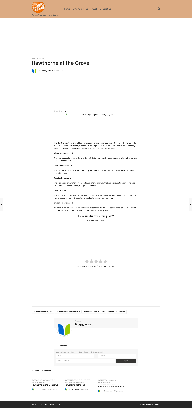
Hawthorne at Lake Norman (107, 380)
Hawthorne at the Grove (94, 312)
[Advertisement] (96, 36)
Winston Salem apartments (74, 382)
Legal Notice (43, 404)
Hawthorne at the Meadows (45, 385)
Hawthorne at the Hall (82, 379)
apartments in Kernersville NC (42, 380)
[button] (159, 9)
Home (67, 9)
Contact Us (105, 9)
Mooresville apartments (106, 384)
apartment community (42, 312)
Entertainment (80, 9)
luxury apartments (116, 312)
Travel (94, 9)
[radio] (87, 261)
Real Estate (38, 58)
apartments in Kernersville (68, 312)
